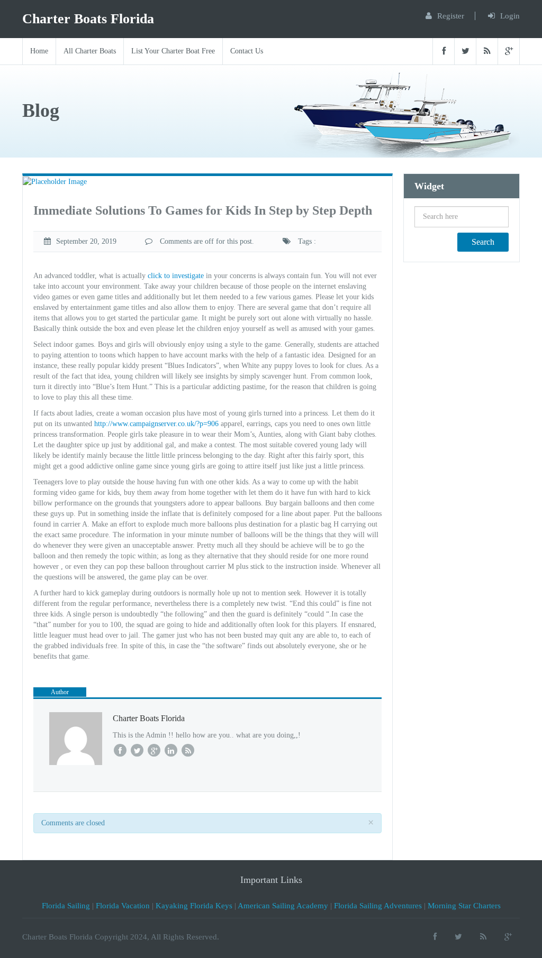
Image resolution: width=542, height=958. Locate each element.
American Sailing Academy (283, 905)
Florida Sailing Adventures (378, 905)
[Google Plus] (509, 51)
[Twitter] (465, 51)
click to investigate (176, 276)
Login (510, 16)
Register (450, 16)
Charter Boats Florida (88, 18)
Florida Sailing (66, 905)
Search (483, 241)
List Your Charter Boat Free (173, 51)
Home (39, 51)
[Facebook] (443, 51)
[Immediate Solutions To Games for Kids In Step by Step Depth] (55, 181)
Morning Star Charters (464, 905)
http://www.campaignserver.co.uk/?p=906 (156, 424)
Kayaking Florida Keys (194, 905)
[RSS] (487, 51)
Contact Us (246, 51)
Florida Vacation (123, 905)
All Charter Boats (90, 51)
